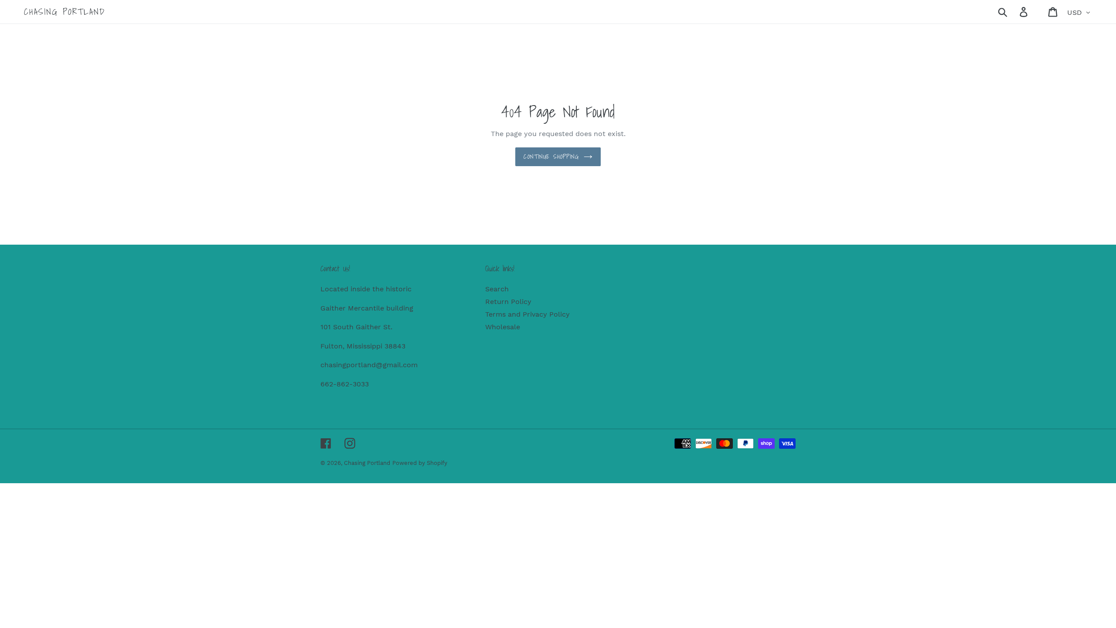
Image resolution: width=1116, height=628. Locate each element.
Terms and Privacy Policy (527, 314)
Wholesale (502, 327)
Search (497, 289)
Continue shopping (551, 156)
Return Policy (508, 301)
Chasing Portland (64, 12)
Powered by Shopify (419, 463)
